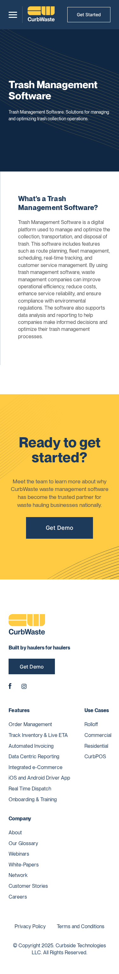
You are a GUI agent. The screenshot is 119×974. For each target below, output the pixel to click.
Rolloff (91, 724)
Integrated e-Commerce (36, 767)
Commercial (97, 735)
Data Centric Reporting (34, 756)
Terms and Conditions (80, 926)
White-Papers (24, 865)
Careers (18, 897)
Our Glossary (23, 843)
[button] (13, 15)
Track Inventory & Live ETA (38, 735)
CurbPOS (95, 756)
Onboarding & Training (33, 799)
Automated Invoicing (31, 746)
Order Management (30, 724)
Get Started (89, 14)
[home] (41, 14)
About (15, 833)
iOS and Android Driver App (39, 778)
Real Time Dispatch (30, 789)
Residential (96, 746)
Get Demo (59, 527)
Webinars (19, 854)
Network (18, 875)
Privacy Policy (30, 926)
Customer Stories (28, 886)
